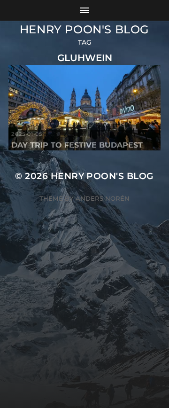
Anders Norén (103, 198)
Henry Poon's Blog (84, 29)
